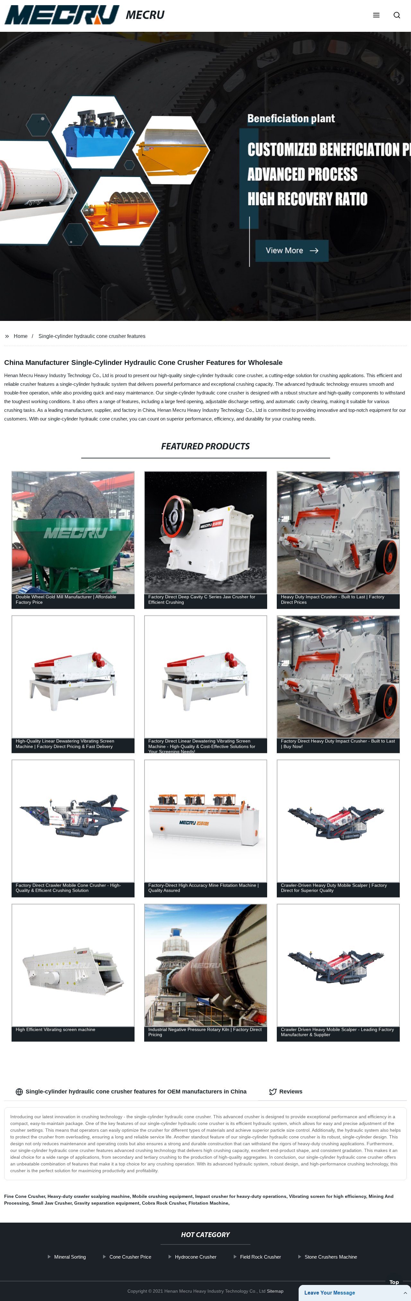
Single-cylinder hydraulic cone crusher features (92, 336)
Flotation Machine (208, 1203)
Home (21, 336)
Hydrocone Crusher (195, 1257)
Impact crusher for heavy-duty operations (240, 1196)
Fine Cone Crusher (24, 1196)
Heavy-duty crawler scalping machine (89, 1196)
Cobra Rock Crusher (164, 1203)
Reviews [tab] (290, 1091)
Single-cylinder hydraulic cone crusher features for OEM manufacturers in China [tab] (136, 1091)
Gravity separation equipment (106, 1203)
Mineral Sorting (69, 1257)
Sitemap (275, 1291)
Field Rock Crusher (260, 1257)
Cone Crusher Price (130, 1257)
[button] (376, 15)
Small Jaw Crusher (51, 1203)
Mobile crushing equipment (162, 1196)
